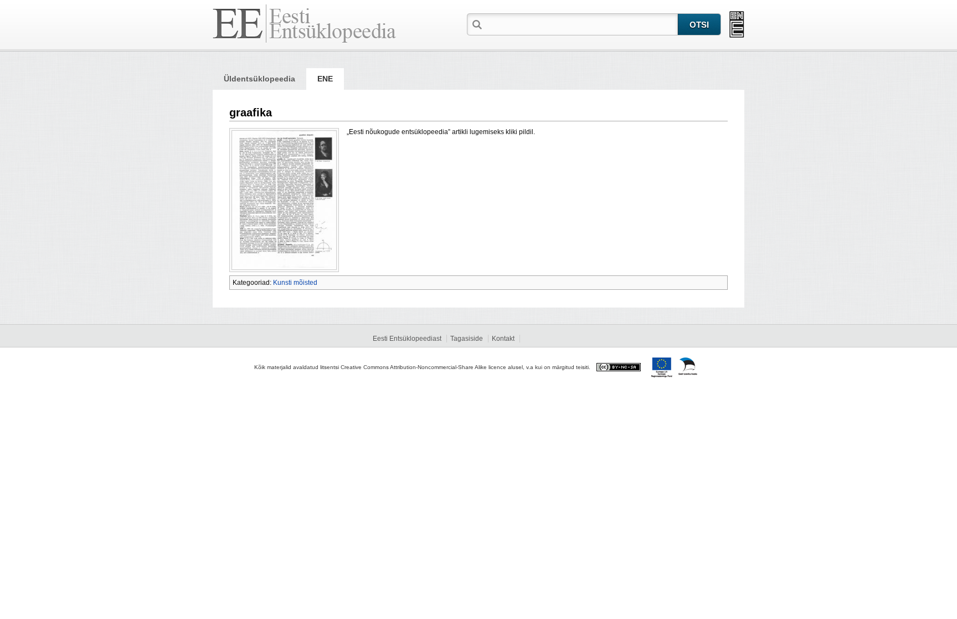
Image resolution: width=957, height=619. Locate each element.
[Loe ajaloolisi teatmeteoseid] (736, 24)
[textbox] (581, 24)
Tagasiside (466, 338)
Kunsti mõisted (295, 283)
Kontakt (503, 338)
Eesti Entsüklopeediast (407, 338)
